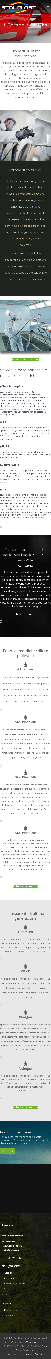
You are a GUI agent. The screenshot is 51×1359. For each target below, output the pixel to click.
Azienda (8, 1273)
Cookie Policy (10, 1315)
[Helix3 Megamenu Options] (48, 7)
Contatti (8, 1294)
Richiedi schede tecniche (25, 359)
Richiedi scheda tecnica (25, 614)
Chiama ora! (7, 1151)
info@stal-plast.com (11, 1250)
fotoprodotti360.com (33, 1354)
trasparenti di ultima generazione (25, 259)
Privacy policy (10, 1310)
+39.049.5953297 (13, 1258)
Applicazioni (9, 1278)
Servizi (7, 1289)
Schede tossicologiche (15, 1284)
